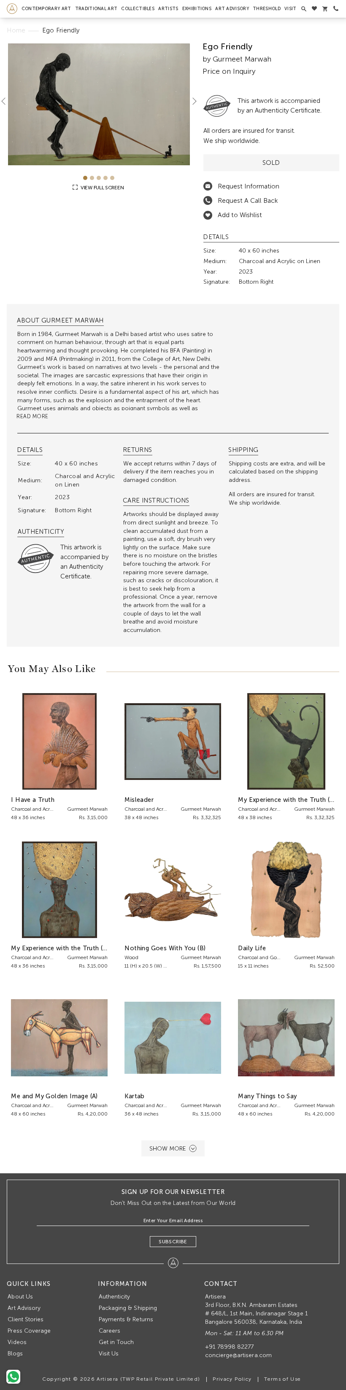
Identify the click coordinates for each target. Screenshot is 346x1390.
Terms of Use (282, 1379)
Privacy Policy (232, 1379)
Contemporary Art (46, 8)
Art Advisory (232, 8)
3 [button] (99, 178)
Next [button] (191, 101)
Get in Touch (116, 1342)
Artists (168, 8)
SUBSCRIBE (173, 1242)
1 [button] (85, 178)
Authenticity (114, 1296)
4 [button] (105, 178)
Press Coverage (29, 1330)
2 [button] (92, 178)
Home (16, 30)
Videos (17, 1342)
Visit (290, 8)
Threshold (267, 8)
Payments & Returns (126, 1319)
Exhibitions (196, 8)
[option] (99, 104)
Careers (109, 1330)
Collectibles (137, 8)
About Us (20, 1296)
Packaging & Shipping (128, 1308)
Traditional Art (96, 8)
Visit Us (109, 1353)
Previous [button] (7, 101)
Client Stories (25, 1319)
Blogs (15, 1353)
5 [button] (112, 178)
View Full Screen (101, 188)
